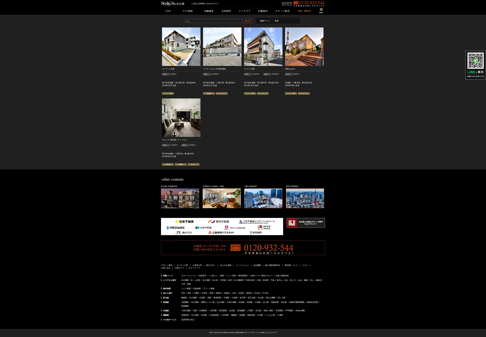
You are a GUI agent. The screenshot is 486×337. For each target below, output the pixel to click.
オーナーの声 (182, 265)
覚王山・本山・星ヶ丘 (286, 280)
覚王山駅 (252, 298)
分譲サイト (179, 268)
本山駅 (261, 298)
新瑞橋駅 (185, 306)
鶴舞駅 (234, 315)
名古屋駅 (193, 298)
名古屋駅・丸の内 (210, 280)
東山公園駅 (271, 298)
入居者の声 (197, 265)
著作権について (291, 265)
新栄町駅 (217, 298)
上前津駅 (213, 310)
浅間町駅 (185, 315)
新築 (222, 275)
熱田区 (249, 293)
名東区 (241, 293)
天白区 (257, 293)
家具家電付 (243, 275)
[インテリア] (244, 11)
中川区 (265, 293)
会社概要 (257, 265)
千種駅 (226, 298)
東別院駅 (223, 310)
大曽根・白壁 (226, 280)
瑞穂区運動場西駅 (297, 302)
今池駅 (234, 298)
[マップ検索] (187, 11)
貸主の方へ (211, 265)
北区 (234, 293)
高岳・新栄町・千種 (265, 280)
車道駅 (250, 302)
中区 (183, 293)
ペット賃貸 (231, 275)
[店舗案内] (262, 11)
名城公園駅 (300, 310)
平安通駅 (289, 310)
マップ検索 (186, 288)
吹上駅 (266, 302)
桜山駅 (284, 302)
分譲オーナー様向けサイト (261, 275)
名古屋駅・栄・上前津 (190, 280)
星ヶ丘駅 (282, 298)
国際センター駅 (208, 302)
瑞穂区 (227, 293)
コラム (305, 265)
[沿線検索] (208, 11)
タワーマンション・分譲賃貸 (193, 275)
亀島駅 (184, 298)
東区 (189, 293)
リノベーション (242, 265)
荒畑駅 (242, 315)
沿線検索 (197, 288)
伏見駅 (202, 298)
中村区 (204, 293)
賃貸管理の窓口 (188, 320)
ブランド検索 (209, 288)
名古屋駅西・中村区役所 (244, 280)
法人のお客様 (225, 265)
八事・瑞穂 (186, 284)
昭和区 (219, 293)
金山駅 (232, 310)
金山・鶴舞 (303, 280)
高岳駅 (242, 302)
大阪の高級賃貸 (282, 275)
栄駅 (209, 298)
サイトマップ (194, 268)
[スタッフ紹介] (282, 11)
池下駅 (243, 298)
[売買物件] (226, 11)
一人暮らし (213, 275)
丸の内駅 (221, 302)
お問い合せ (165, 268)
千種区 (196, 293)
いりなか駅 (270, 315)
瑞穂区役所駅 (312, 302)
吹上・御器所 (315, 280)
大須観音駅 (214, 315)
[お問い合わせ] (304, 11)
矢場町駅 (203, 310)
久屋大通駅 (231, 302)
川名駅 (260, 315)
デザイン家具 (166, 265)
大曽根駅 (279, 310)
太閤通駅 (185, 302)
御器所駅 (275, 302)
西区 (212, 293)
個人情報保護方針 (272, 265)
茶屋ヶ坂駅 (268, 310)
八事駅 (250, 310)
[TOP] (168, 11)
